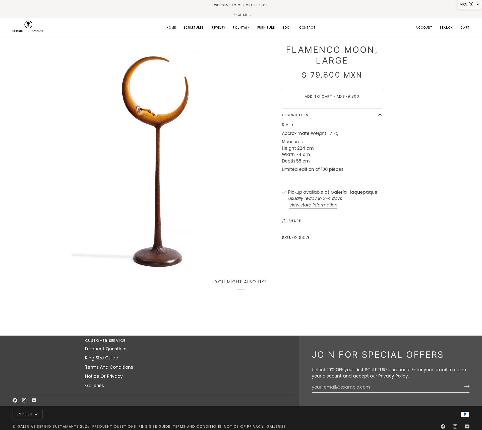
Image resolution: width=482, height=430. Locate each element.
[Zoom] (81, 260)
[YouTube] (34, 400)
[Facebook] (15, 400)
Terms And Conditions (109, 367)
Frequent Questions (106, 349)
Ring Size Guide (101, 358)
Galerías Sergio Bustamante (48, 426)
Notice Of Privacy (104, 376)
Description (295, 115)
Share (294, 220)
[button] (194, 27)
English (240, 15)
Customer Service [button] (105, 340)
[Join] (465, 387)
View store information (313, 205)
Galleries (94, 386)
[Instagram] (24, 400)
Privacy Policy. (393, 376)
